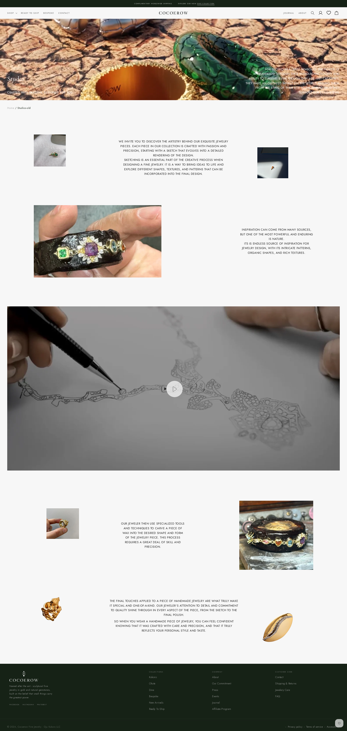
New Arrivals (156, 702)
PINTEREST (42, 704)
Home (10, 108)
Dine (151, 690)
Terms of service (314, 726)
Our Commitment (221, 683)
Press (215, 690)
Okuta (152, 683)
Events (215, 696)
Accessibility (333, 726)
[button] (12, 13)
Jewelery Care (282, 690)
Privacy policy (295, 726)
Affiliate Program (221, 709)
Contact (279, 677)
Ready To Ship (157, 709)
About (215, 677)
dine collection (206, 3)
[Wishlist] (329, 13)
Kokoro (153, 677)
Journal (216, 702)
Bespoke (153, 696)
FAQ (277, 696)
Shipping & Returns (286, 683)
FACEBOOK (14, 704)
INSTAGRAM (28, 704)
